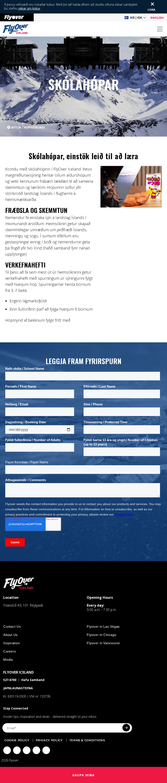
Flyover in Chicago (101, 635)
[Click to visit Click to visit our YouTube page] (36, 750)
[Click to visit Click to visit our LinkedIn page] (46, 750)
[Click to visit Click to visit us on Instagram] (26, 750)
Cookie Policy (16, 740)
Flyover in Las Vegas (103, 626)
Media (8, 659)
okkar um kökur (29, 8)
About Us (10, 635)
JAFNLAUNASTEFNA (18, 688)
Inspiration (11, 643)
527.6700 (9, 680)
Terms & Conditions (87, 740)
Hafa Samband (32, 680)
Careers (9, 651)
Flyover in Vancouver (103, 643)
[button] (135, 17)
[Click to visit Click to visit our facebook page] (7, 750)
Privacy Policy (49, 740)
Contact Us (12, 626)
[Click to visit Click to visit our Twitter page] (17, 750)
